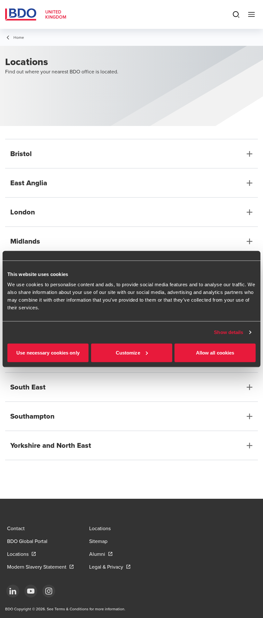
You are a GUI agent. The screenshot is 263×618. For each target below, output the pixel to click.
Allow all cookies (215, 352)
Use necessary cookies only (48, 352)
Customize (128, 352)
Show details (228, 332)
